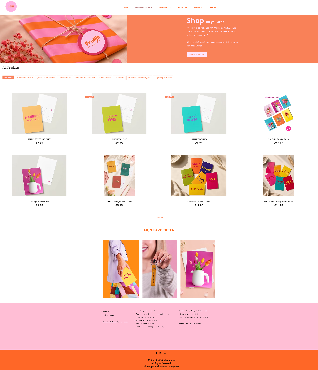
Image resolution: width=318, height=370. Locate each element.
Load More (159, 218)
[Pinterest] (165, 353)
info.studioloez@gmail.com (114, 322)
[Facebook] (156, 353)
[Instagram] (160, 353)
